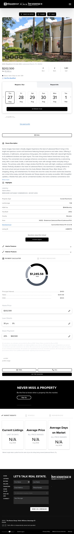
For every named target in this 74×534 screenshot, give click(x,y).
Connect (6, 498)
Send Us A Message (39, 509)
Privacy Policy (46, 531)
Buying (5, 481)
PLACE (4, 522)
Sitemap (70, 531)
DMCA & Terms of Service (59, 531)
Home (5, 476)
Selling (5, 484)
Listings (6, 478)
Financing (6, 486)
